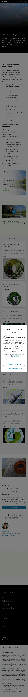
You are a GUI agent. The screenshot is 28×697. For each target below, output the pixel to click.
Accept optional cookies (14, 361)
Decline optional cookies (14, 364)
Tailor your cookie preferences (14, 368)
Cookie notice (15, 356)
